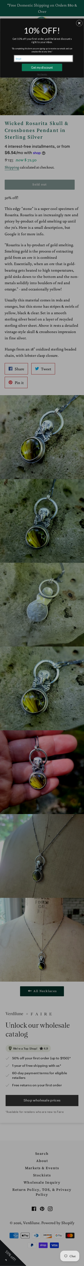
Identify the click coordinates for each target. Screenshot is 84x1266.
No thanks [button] (42, 74)
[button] (79, 23)
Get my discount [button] (42, 67)
